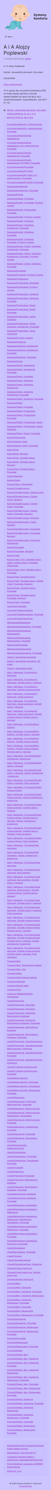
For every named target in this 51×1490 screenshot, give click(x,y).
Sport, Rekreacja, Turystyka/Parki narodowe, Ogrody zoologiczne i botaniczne (23, 855)
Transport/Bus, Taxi (16, 969)
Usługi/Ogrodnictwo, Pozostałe (22, 1156)
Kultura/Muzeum (15, 476)
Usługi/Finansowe (15, 1001)
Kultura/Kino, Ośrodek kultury (21, 458)
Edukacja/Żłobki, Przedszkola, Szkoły (24, 422)
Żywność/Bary (14, 1283)
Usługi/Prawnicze (15, 1171)
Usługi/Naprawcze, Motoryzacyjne (23, 1108)
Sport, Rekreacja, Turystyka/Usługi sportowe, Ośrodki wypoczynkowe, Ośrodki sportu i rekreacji (23, 927)
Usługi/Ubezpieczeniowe (19, 1260)
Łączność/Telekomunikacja (20, 610)
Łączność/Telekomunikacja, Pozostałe (25, 614)
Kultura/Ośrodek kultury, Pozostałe (23, 529)
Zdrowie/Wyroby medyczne (20, 1279)
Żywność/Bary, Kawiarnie (19, 1287)
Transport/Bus (14, 961)
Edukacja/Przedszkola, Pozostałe (23, 283)
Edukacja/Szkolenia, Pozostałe (21, 357)
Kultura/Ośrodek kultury (18, 488)
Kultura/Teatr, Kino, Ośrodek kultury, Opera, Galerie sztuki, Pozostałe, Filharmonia (24, 562)
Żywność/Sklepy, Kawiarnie (20, 1399)
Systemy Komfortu (40, 16)
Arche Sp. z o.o (14, 1471)
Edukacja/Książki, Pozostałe (20, 198)
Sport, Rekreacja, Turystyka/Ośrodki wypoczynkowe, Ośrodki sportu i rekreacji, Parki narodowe (24, 831)
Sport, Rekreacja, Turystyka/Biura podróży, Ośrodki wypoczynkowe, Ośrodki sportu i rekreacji (23, 749)
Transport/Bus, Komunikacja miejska (24, 965)
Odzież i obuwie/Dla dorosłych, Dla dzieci (26, 110)
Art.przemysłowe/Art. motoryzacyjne (24, 124)
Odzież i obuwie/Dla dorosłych (21, 657)
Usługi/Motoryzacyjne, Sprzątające (23, 1086)
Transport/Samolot (16, 981)
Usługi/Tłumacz (14, 1256)
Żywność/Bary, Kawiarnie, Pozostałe (24, 1291)
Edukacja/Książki (15, 194)
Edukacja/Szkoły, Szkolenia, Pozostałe (25, 399)
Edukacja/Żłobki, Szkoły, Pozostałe (23, 433)
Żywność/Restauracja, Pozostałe (22, 1346)
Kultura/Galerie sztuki (17, 441)
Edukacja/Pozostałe (16, 271)
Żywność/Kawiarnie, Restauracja (22, 1327)
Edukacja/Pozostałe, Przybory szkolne (25, 275)
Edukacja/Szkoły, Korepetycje (21, 365)
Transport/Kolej (14, 973)
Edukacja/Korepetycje (17, 186)
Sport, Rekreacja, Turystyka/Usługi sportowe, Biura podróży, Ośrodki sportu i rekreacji (23, 880)
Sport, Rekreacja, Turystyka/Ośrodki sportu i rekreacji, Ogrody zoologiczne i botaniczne (25, 773)
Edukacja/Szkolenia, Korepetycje (22, 346)
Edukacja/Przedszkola (17, 279)
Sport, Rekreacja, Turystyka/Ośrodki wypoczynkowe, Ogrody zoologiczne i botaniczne (25, 797)
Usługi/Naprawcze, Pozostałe (21, 1134)
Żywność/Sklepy (15, 1350)
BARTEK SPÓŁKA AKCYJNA (20, 117)
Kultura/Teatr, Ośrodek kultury (21, 577)
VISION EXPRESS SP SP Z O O (21, 114)
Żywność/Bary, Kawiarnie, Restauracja (25, 1296)
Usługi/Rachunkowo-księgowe (21, 1194)
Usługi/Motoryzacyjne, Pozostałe (22, 1082)
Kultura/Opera (13, 480)
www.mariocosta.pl (13, 84)
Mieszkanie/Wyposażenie (19, 649)
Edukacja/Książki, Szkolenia (20, 221)
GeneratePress (25, 1486)
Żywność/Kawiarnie (16, 1319)
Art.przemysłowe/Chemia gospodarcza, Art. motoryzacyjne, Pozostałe (23, 146)
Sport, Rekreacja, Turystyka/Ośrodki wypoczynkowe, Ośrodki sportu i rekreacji (24, 807)
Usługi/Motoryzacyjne (17, 1078)
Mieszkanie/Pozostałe (17, 645)
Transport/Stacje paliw (18, 985)
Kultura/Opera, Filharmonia (19, 484)
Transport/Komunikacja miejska (22, 977)
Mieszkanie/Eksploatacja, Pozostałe (24, 626)
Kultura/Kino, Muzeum (17, 454)
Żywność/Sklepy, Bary (17, 1355)
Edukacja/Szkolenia (16, 342)
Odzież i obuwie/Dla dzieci (19, 668)
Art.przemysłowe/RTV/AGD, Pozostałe (25, 182)
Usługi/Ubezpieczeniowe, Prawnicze (24, 1264)
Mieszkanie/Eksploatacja (18, 622)
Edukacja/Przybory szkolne (20, 338)
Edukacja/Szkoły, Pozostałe (20, 376)
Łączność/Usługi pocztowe (20, 618)
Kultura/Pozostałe (15, 547)
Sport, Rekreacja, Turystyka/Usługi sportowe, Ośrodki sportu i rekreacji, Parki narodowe (24, 910)
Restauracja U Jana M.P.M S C (21, 1453)
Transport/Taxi (14, 990)
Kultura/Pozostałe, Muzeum (20, 551)
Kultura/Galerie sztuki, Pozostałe (22, 446)
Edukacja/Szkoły (15, 361)
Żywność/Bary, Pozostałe (19, 1307)
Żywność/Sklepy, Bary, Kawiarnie (22, 1359)
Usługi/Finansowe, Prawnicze (21, 1009)
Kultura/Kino (13, 450)
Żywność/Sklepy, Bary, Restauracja (23, 1388)
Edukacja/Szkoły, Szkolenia (20, 380)
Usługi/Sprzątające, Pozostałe (21, 1252)
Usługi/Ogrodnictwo (16, 1152)
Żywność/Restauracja (17, 1342)
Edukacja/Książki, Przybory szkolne (24, 217)
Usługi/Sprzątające (16, 1248)
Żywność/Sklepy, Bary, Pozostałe (22, 1384)
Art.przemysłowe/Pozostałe (20, 167)
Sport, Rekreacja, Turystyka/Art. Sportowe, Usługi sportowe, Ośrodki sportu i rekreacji (24, 704)
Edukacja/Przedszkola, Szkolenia (22, 294)
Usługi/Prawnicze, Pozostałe (20, 1176)
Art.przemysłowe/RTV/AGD (20, 171)
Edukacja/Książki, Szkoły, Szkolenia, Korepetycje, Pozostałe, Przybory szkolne (24, 256)
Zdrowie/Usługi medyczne (19, 1268)
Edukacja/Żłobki (14, 403)
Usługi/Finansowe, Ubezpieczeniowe (24, 1041)
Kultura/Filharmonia (16, 437)
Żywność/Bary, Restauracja (20, 1311)
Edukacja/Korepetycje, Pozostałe (22, 190)
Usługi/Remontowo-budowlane (22, 1205)
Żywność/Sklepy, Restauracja (21, 1426)
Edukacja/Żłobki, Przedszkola (21, 411)
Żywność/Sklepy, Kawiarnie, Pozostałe (25, 1403)
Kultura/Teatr (13, 555)
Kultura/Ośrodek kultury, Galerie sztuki (25, 492)
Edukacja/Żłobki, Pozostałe (20, 407)
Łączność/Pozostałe (16, 606)
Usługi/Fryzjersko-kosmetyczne (22, 1067)
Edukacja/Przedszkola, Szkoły (21, 305)
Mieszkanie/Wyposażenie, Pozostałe (24, 653)
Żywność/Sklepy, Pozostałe (20, 1422)
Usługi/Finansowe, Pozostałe (21, 1005)
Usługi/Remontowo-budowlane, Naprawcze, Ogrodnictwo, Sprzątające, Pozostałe (22, 1219)
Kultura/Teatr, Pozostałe (18, 602)
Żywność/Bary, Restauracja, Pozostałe (25, 1315)
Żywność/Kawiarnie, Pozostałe (21, 1323)
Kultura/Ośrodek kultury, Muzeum (23, 518)
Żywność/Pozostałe (16, 1338)
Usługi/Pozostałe (15, 1167)
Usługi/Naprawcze (16, 1097)
